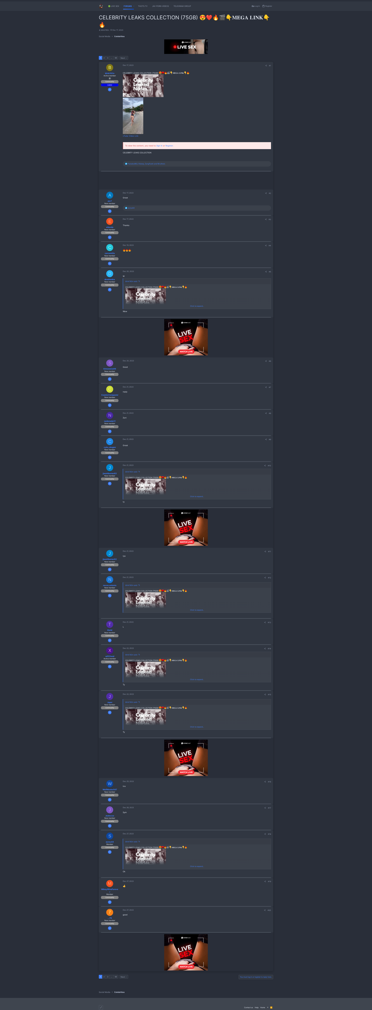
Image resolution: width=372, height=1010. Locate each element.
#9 (270, 439)
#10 (269, 466)
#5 (270, 272)
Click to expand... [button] (197, 306)
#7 (270, 387)
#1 (270, 66)
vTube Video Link (130, 136)
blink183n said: (131, 281)
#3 (270, 219)
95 (116, 58)
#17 (269, 808)
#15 (269, 694)
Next (123, 58)
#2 (270, 193)
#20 (269, 910)
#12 (269, 578)
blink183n (105, 30)
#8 (270, 413)
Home (262, 1007)
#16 (269, 782)
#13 (269, 622)
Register (169, 145)
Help (257, 1007)
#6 (270, 361)
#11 (269, 551)
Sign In (159, 145)
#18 (269, 834)
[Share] (266, 65)
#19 (269, 881)
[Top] (267, 1007)
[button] (134, 6)
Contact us (248, 1007)
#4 (270, 245)
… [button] (111, 58)
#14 (269, 649)
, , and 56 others (146, 164)
